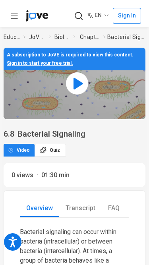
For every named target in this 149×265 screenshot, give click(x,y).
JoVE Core (37, 37)
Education (12, 37)
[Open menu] (14, 16)
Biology (62, 37)
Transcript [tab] (80, 208)
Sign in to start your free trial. (40, 63)
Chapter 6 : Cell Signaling (90, 37)
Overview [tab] (39, 208)
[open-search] (78, 16)
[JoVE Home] (36, 15)
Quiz (55, 150)
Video (23, 150)
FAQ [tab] (114, 208)
